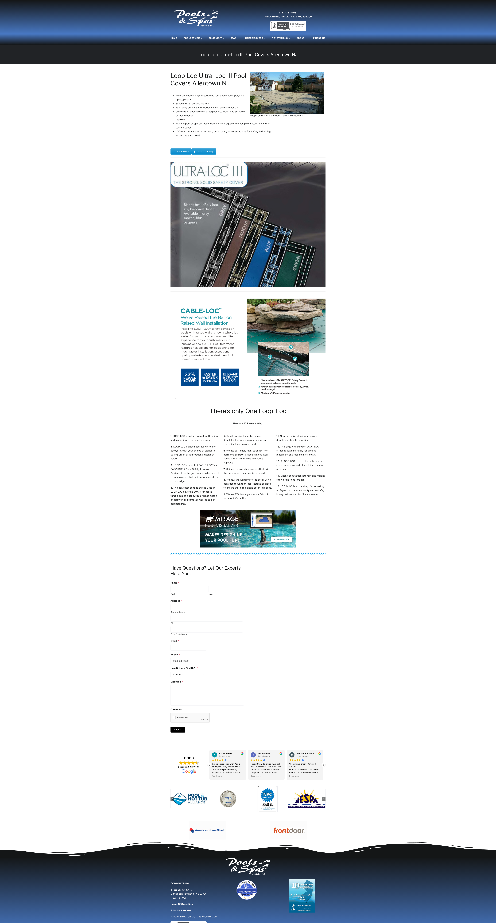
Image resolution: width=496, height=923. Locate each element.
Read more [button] (217, 776)
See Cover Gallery (205, 151)
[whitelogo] (196, 9)
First (173, 594)
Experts (232, 568)
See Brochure (183, 151)
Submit (177, 729)
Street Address (178, 612)
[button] (323, 765)
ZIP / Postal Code (179, 634)
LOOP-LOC (182, 131)
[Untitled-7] (248, 873)
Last (210, 594)
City (173, 623)
